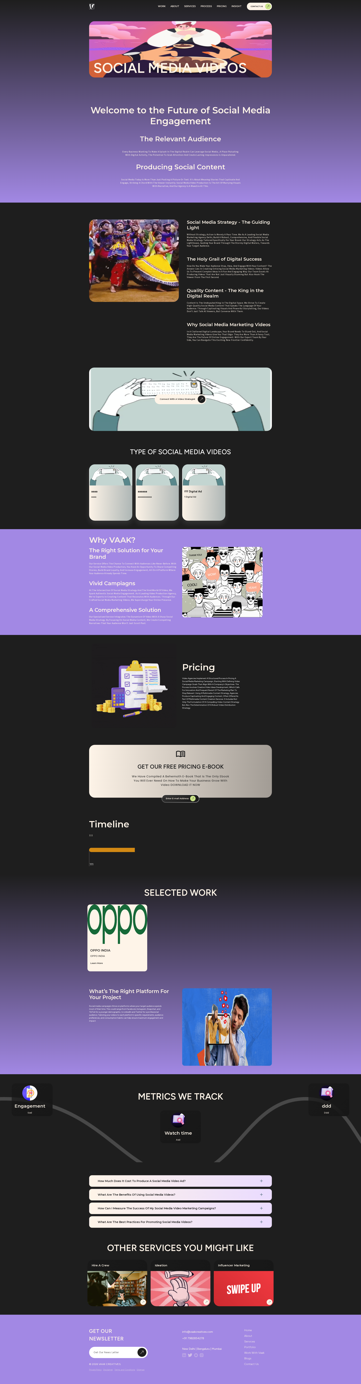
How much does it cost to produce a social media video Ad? (141, 1181)
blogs (247, 1358)
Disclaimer (108, 1370)
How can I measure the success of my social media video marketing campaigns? (157, 1208)
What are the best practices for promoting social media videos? (145, 1222)
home (248, 1330)
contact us (251, 1364)
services (249, 1341)
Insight (237, 6)
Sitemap (141, 1370)
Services (190, 6)
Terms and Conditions (124, 1370)
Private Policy (95, 1370)
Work (162, 6)
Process (206, 6)
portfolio (250, 1347)
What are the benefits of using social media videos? (136, 1194)
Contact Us (257, 6)
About (174, 6)
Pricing (222, 6)
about (248, 1336)
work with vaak (254, 1352)
